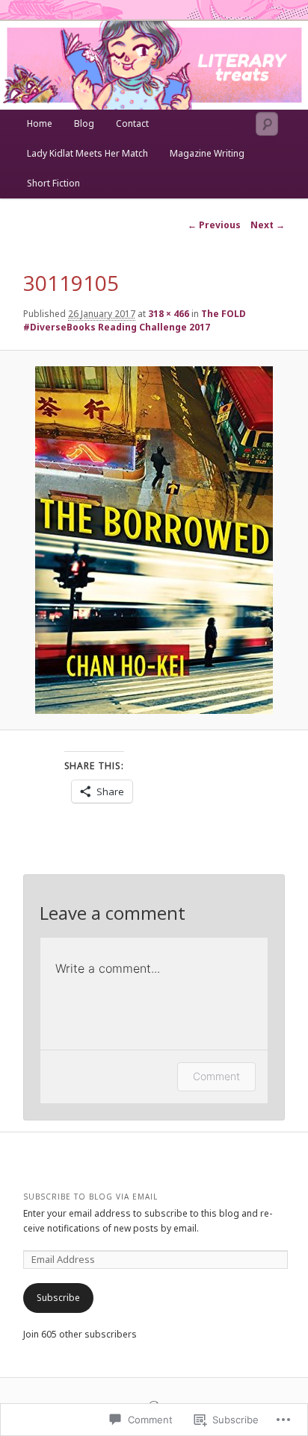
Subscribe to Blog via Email (90, 1196)
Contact (132, 123)
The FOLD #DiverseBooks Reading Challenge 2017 (134, 320)
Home (39, 123)
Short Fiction (53, 183)
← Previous (214, 225)
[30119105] (154, 540)
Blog (84, 123)
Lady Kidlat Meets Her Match (87, 153)
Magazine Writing (207, 153)
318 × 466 (168, 313)
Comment (216, 1076)
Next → (267, 225)
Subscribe (58, 1297)
